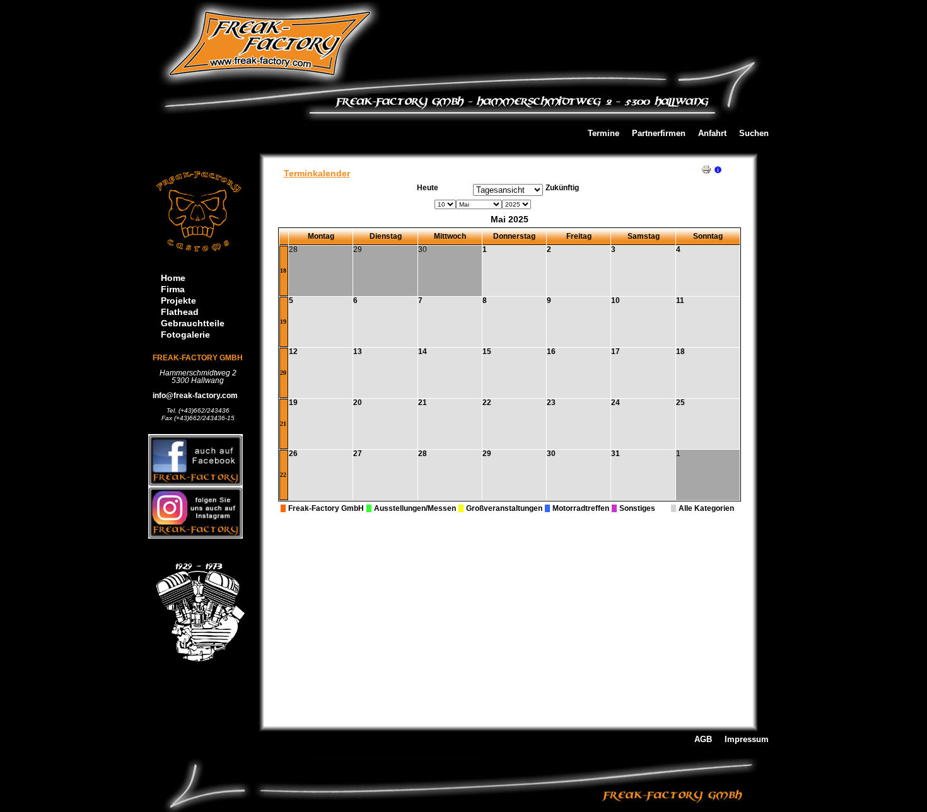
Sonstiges (637, 508)
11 (680, 300)
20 (283, 372)
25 (680, 402)
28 (422, 453)
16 (551, 351)
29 (486, 453)
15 (486, 351)
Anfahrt (712, 134)
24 (615, 402)
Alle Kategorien (706, 508)
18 (283, 270)
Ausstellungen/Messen (415, 508)
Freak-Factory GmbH (326, 508)
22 (486, 402)
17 (615, 351)
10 (615, 300)
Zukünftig (562, 187)
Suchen (754, 134)
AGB (703, 740)
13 (357, 351)
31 (615, 453)
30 (551, 453)
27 (357, 453)
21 (283, 423)
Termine (603, 134)
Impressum (747, 740)
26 (293, 453)
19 (283, 321)
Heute (427, 187)
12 (293, 351)
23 (551, 402)
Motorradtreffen (580, 508)
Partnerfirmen (658, 134)
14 (422, 351)
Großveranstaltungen (504, 508)
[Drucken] (706, 167)
